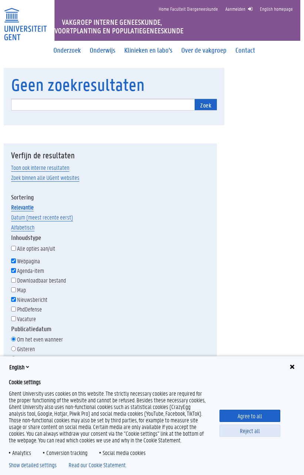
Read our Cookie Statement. (97, 465)
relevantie (22, 207)
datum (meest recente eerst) (42, 217)
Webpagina (28, 261)
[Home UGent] (25, 19)
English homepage (276, 9)
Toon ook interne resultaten (40, 167)
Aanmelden (235, 9)
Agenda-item (30, 270)
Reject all (250, 431)
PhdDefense (29, 309)
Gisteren (26, 349)
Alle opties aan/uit (36, 248)
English (16, 367)
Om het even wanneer (40, 339)
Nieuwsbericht (32, 299)
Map (21, 290)
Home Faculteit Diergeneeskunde (188, 9)
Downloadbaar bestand (41, 280)
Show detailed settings (33, 465)
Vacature (26, 319)
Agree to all (250, 416)
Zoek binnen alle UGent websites (45, 177)
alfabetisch (22, 227)
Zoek (205, 105)
